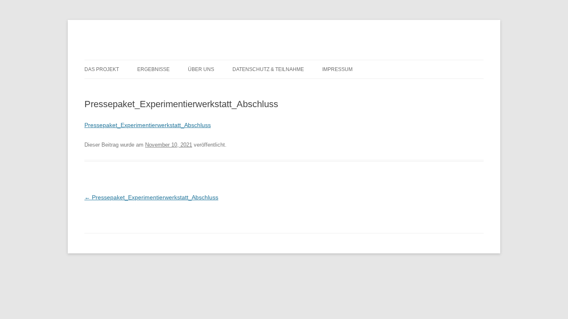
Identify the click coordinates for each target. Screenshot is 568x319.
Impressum (337, 69)
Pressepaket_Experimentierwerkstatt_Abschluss (147, 125)
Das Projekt (101, 69)
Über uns (201, 69)
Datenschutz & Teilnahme (268, 69)
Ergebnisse (153, 69)
